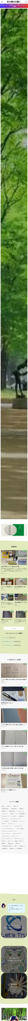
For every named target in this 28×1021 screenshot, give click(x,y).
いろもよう (5, 813)
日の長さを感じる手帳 (7, 846)
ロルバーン (15, 836)
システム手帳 (5, 821)
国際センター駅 (19, 841)
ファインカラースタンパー (8, 828)
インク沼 (13, 816)
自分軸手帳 (5, 848)
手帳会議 (11, 843)
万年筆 (4, 841)
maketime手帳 (5, 808)
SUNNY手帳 (12, 811)
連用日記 (12, 848)
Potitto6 (21, 808)
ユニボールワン (6, 836)
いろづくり (6, 637)
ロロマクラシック (18, 838)
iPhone (15, 806)
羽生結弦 (22, 846)
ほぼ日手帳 (22, 813)
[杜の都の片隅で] (14, 2)
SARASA (4, 811)
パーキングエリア (17, 826)
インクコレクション (8, 645)
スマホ (4, 823)
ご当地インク (13, 813)
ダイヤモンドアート (8, 641)
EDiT (3, 806)
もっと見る (14, 628)
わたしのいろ (5, 816)
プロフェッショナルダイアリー (9, 831)
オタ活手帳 (21, 816)
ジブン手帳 (14, 821)
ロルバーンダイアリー (7, 838)
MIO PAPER (14, 808)
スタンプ (21, 821)
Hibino (9, 806)
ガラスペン (5, 818)
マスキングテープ (17, 833)
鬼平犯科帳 (20, 848)
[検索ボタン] (26, 2)
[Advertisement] (14, 873)
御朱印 (4, 843)
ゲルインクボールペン (15, 818)
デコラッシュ (11, 823)
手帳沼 (17, 843)
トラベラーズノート (7, 826)
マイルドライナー (6, 833)
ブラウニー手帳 (20, 828)
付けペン (10, 841)
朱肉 (16, 846)
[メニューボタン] (2, 2)
